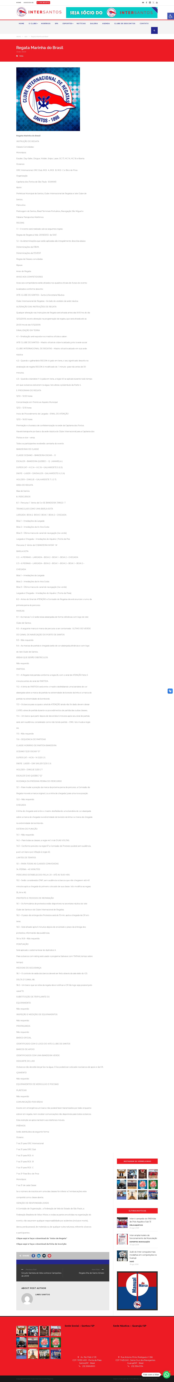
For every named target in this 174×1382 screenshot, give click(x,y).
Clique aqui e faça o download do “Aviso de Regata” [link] (41, 1238)
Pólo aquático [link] (136, 1225)
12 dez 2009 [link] (21, 52)
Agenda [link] (106, 23)
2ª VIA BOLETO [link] (43, 2)
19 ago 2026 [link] (134, 1264)
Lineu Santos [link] (42, 1294)
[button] (166, 1374)
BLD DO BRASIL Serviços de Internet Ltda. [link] (142, 1379)
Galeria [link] (94, 23)
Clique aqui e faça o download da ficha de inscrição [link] (41, 1244)
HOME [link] (18, 2)
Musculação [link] (144, 1242)
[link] (170, 16)
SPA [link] (56, 23)
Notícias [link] (81, 23)
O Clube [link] (33, 23)
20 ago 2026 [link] (134, 1245)
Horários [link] (45, 23)
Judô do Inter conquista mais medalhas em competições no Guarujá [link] (143, 1255)
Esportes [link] (67, 23)
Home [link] (21, 23)
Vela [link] (25, 36)
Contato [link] (144, 23)
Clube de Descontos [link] (124, 23)
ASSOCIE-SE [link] (29, 2)
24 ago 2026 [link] (134, 1228)
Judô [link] (132, 1261)
